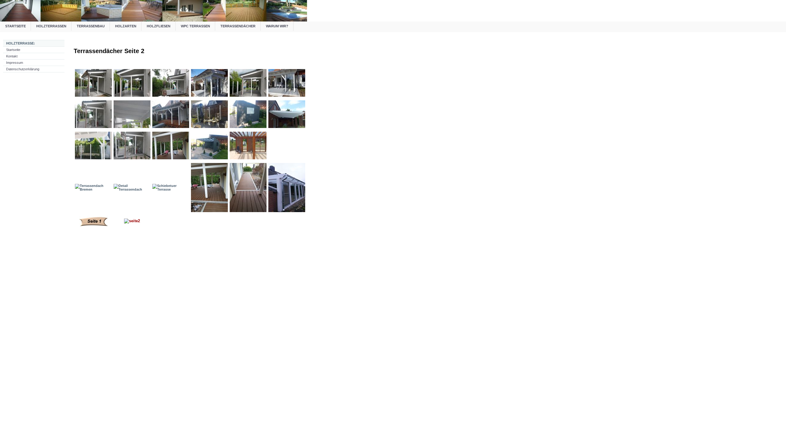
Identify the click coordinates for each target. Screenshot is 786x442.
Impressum (14, 62)
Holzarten (125, 26)
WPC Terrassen (195, 26)
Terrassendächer (237, 26)
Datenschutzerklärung (22, 69)
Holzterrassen (51, 26)
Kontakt (12, 56)
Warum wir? (277, 26)
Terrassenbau (91, 26)
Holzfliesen (158, 26)
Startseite (15, 26)
